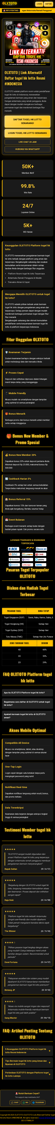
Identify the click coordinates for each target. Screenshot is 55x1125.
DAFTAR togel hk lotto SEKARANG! (27, 121)
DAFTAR (48, 4)
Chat (16, 1102)
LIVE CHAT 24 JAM (27, 142)
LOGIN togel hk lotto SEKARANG (27, 133)
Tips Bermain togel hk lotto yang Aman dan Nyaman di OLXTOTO (26, 1062)
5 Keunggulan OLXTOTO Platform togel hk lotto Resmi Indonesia (25, 1051)
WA (27, 1102)
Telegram (39, 1102)
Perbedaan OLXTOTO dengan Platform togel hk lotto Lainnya (27, 1074)
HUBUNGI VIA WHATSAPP (27, 149)
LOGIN (39, 4)
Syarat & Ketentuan (47, 1118)
